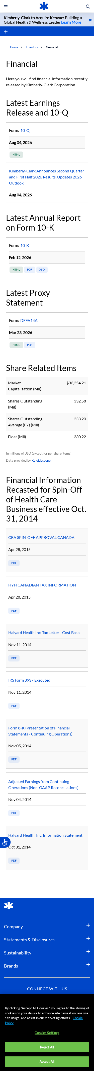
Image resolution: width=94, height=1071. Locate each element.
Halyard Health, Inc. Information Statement (45, 835)
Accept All (47, 1061)
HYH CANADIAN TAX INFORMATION (42, 584)
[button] (88, 7)
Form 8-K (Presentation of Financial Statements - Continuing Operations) (47, 759)
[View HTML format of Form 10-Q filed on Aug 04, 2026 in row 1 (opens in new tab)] (16, 155)
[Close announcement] (90, 20)
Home (14, 47)
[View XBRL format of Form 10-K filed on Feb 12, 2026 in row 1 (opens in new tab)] (42, 270)
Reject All (47, 1047)
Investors (32, 47)
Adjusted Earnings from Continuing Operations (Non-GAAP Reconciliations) (47, 813)
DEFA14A (29, 320)
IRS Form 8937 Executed (29, 680)
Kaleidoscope (41, 460)
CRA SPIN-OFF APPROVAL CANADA (41, 537)
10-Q (25, 130)
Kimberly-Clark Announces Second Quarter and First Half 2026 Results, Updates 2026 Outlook (46, 176)
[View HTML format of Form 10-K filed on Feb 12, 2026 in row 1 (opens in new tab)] (16, 270)
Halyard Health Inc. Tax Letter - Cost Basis (44, 632)
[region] (47, 1032)
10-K (24, 245)
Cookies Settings (47, 1033)
